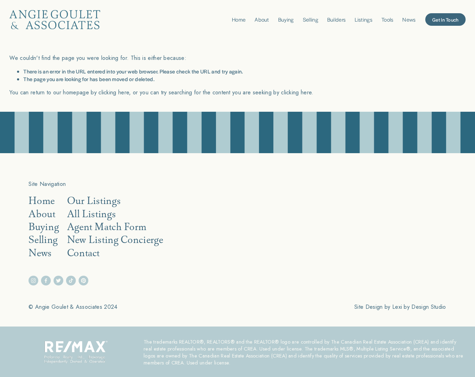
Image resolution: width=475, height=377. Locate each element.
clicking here (113, 92)
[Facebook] (46, 280)
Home (238, 19)
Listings (363, 19)
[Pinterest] (83, 280)
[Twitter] (58, 280)
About (262, 19)
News (409, 19)
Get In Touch (445, 19)
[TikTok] (71, 280)
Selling (310, 19)
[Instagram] (33, 280)
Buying (286, 19)
